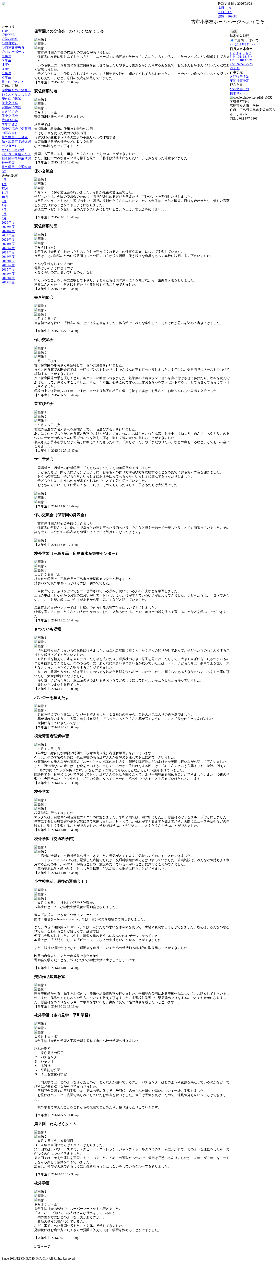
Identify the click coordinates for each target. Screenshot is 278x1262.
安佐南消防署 (11, 98)
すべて (254, 40)
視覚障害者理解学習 (16, 158)
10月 (5, 197)
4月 (4, 218)
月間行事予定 (239, 76)
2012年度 (8, 282)
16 (234, 60)
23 (234, 64)
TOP (5, 31)
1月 (4, 184)
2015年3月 (242, 44)
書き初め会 (10, 111)
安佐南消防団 (11, 107)
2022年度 (8, 239)
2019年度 (8, 252)
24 (238, 64)
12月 (5, 188)
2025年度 (8, 226)
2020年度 (8, 248)
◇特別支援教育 (13, 47)
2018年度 (8, 256)
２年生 (6, 60)
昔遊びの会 (10, 120)
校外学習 (8, 162)
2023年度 (8, 235)
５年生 (6, 73)
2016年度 (8, 265)
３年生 (6, 64)
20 (247, 60)
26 (244, 64)
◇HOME (8, 34)
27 (247, 64)
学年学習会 (10, 124)
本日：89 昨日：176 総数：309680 (227, 12)
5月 (4, 214)
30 (234, 68)
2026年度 (8, 222)
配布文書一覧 (239, 89)
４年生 (6, 69)
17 (238, 60)
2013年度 (8, 278)
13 (247, 56)
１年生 (6, 56)
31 (238, 68)
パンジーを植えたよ (16, 154)
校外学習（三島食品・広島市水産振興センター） (16, 141)
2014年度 (8, 273)
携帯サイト (238, 93)
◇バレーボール (13, 51)
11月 (5, 192)
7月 (4, 205)
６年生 (6, 77)
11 (241, 56)
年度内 (239, 40)
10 (238, 56)
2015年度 (8, 269)
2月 (4, 180)
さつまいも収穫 (13, 150)
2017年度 (8, 261)
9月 (4, 201)
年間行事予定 (239, 80)
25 (241, 64)
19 (244, 60)
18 (241, 60)
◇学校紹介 (10, 39)
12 (244, 56)
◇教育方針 (10, 43)
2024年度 (8, 231)
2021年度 (8, 244)
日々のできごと (13, 81)
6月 (4, 209)
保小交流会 (10, 103)
